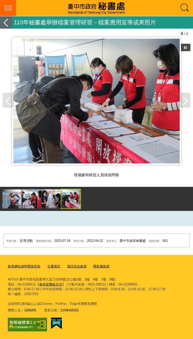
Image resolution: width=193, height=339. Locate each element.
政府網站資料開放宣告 (24, 266)
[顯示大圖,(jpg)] (12, 198)
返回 (6, 22)
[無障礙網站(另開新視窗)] (27, 324)
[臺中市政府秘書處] (96, 8)
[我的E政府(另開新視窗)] (56, 323)
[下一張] (184, 100)
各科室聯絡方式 (50, 284)
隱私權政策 (101, 266)
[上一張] (8, 100)
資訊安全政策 (77, 266)
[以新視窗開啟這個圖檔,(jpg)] (96, 104)
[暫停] (185, 47)
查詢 (185, 8)
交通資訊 (53, 266)
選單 (8, 8)
